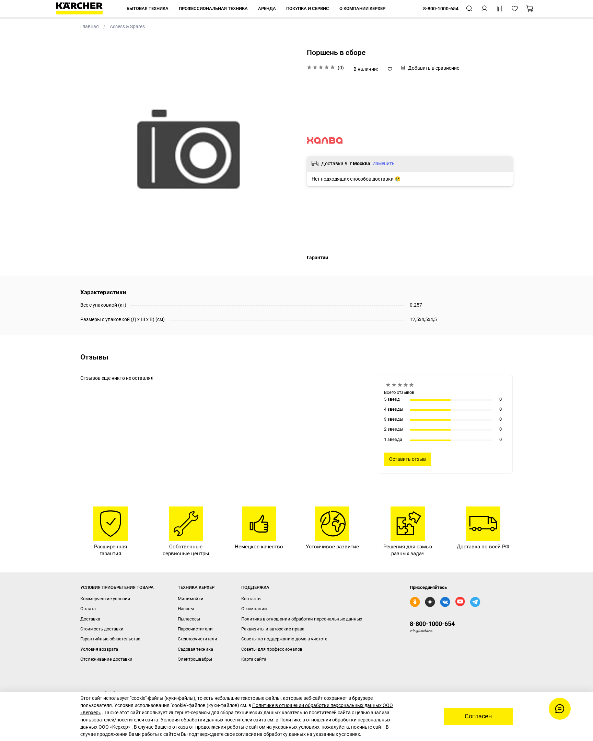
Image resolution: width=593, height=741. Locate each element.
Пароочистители (195, 628)
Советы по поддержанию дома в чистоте (284, 638)
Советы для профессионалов (271, 649)
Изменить (383, 163)
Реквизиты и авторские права (272, 628)
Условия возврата (99, 649)
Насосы (186, 608)
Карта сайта (253, 659)
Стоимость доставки (102, 628)
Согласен (478, 716)
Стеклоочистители (197, 638)
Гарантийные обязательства (110, 638)
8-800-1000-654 (432, 623)
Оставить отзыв (407, 459)
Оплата (88, 608)
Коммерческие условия (105, 598)
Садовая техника (195, 649)
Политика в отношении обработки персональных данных (301, 619)
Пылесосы (189, 619)
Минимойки (191, 598)
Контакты (251, 598)
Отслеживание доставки (106, 659)
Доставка (90, 619)
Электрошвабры (195, 659)
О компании (254, 608)
